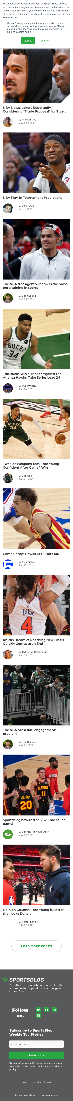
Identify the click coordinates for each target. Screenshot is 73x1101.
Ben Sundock (29, 295)
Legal (49, 1082)
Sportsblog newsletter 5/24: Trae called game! (34, 822)
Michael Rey (29, 119)
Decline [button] (44, 40)
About (24, 1082)
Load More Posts (36, 946)
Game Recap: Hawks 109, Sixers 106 (31, 554)
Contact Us (37, 1082)
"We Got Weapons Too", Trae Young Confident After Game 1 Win (31, 465)
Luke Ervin (28, 205)
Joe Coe (27, 475)
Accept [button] (28, 40)
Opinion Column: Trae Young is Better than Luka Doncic (33, 911)
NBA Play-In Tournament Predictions (32, 198)
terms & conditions (36, 1066)
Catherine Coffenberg (34, 652)
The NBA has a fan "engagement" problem (30, 732)
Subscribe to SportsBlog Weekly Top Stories (30, 1032)
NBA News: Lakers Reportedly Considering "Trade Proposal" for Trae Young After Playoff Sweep (33, 109)
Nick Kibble (28, 562)
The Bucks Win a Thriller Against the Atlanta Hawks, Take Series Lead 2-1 (32, 375)
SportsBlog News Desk (35, 831)
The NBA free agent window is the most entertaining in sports (35, 286)
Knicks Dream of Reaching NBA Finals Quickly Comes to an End (33, 642)
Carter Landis (30, 921)
